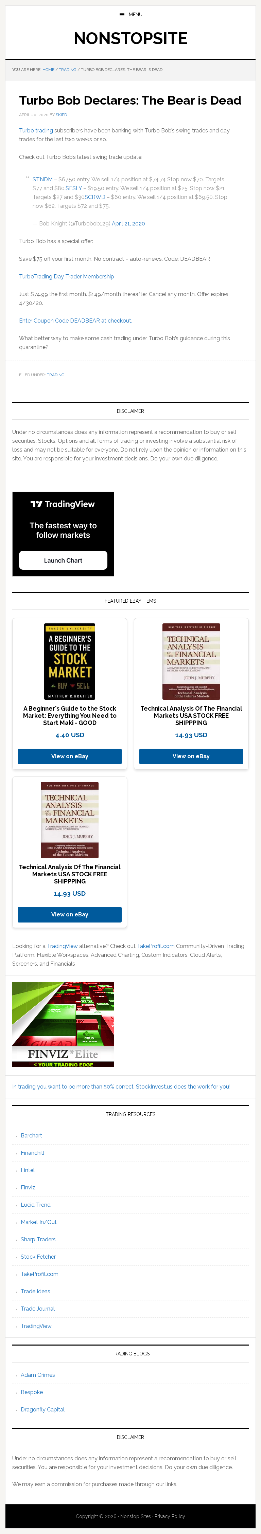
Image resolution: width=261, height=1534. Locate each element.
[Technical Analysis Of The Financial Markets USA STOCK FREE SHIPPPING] (191, 661)
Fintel (28, 1170)
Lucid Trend (36, 1205)
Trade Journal (38, 1308)
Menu (135, 14)
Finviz (28, 1187)
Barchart (31, 1135)
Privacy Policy (170, 1516)
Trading (56, 374)
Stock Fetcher (38, 1257)
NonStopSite (130, 38)
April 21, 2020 (128, 223)
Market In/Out (39, 1222)
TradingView (62, 946)
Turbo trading (36, 130)
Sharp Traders (38, 1239)
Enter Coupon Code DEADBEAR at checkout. (75, 320)
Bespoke (32, 1392)
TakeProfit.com (156, 946)
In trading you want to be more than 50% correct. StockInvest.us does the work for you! (121, 1086)
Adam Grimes (38, 1375)
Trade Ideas (35, 1291)
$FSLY (74, 188)
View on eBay (69, 756)
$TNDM (43, 179)
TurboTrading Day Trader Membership (66, 276)
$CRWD (95, 197)
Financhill (32, 1153)
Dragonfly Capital (43, 1409)
